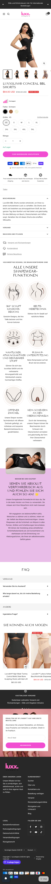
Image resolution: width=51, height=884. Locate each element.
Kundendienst (12, 248)
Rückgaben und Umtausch (34, 807)
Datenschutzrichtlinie (11, 833)
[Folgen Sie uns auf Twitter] (36, 827)
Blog (29, 813)
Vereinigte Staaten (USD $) (13, 850)
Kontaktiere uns (34, 789)
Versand (7, 227)
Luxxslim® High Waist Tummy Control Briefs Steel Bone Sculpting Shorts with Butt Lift (16, 676)
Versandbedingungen (11, 837)
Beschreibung (9, 198)
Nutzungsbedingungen (12, 829)
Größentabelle (42, 117)
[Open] (6, 878)
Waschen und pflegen (13, 234)
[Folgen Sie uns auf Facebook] (30, 827)
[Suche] (8, 14)
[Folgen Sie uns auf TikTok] (41, 832)
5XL (32, 129)
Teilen (5, 189)
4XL (24, 129)
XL (37, 122)
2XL (6, 129)
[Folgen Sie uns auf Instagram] (41, 827)
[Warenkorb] (47, 14)
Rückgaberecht (9, 842)
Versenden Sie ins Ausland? (14, 586)
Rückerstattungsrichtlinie (37, 802)
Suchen (31, 781)
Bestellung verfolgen (36, 793)
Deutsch (30, 850)
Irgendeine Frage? (10, 614)
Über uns (31, 785)
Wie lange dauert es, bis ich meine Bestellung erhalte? (21, 594)
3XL (15, 129)
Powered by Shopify (40, 858)
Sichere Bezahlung (14, 254)
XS (6, 122)
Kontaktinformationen (11, 825)
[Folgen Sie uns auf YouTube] (36, 832)
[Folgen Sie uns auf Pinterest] (30, 832)
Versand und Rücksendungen (19, 243)
